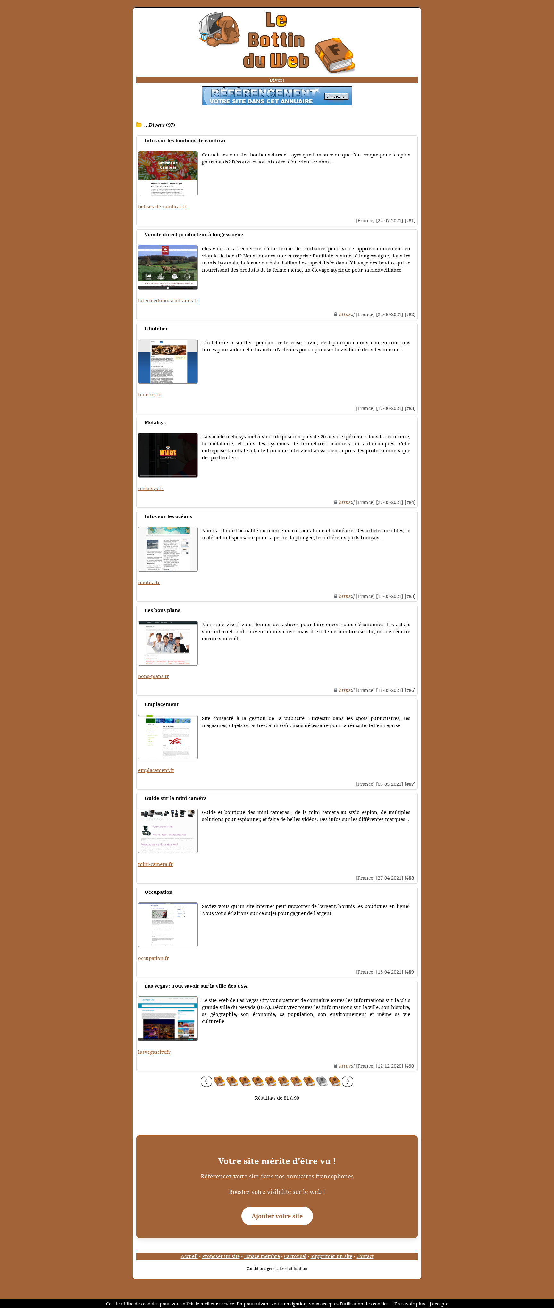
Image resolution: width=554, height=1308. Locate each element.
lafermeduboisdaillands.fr (168, 300)
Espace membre (262, 1256)
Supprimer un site (331, 1256)
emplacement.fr (156, 770)
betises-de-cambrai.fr (162, 206)
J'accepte (439, 1304)
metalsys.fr (151, 488)
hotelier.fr (149, 394)
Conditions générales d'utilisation (277, 1268)
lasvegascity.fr (154, 1052)
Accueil (189, 1256)
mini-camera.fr (155, 864)
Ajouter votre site (277, 1216)
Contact (365, 1256)
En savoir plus (409, 1304)
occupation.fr (153, 958)
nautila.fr (149, 582)
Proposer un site (221, 1256)
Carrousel (295, 1256)
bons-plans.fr (153, 676)
